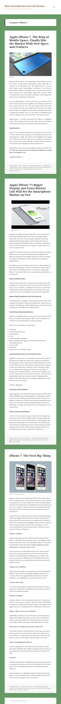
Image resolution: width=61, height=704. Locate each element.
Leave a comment (15, 170)
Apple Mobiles (14, 167)
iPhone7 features (46, 688)
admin (25, 165)
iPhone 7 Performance (45, 167)
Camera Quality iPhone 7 (20, 688)
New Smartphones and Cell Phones (25, 6)
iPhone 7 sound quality (24, 169)
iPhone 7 (39, 165)
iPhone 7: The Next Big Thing (30, 455)
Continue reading (16, 157)
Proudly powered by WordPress (18, 701)
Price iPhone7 (12, 690)
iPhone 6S (19, 385)
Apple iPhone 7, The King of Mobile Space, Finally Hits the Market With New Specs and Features (29, 42)
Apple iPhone (33, 165)
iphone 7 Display (21, 440)
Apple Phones (12, 440)
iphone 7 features (34, 167)
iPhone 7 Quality (13, 169)
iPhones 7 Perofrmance (42, 440)
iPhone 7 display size (24, 167)
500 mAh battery (39, 686)
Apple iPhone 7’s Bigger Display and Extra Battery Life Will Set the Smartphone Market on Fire (30, 190)
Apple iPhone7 (37, 438)
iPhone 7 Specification (36, 169)
